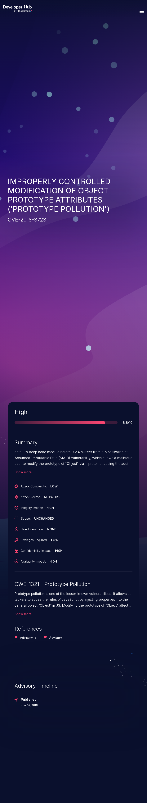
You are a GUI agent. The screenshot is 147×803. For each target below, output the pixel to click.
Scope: (26, 518)
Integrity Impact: (32, 508)
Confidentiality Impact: (36, 551)
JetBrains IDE (94, 762)
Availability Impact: (33, 561)
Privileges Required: (34, 540)
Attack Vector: (30, 497)
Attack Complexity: (34, 486)
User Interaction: (32, 529)
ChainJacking (25, 762)
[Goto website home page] (17, 8)
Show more (23, 472)
